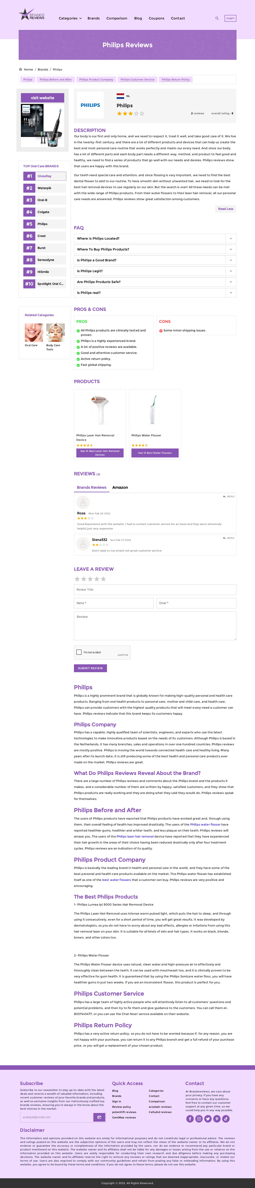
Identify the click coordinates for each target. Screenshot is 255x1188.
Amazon (120, 487)
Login (230, 18)
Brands (43, 69)
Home (28, 69)
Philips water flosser (205, 824)
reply (231, 496)
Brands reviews (91, 487)
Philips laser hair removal (135, 836)
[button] (155, 238)
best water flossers (116, 880)
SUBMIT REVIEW (90, 668)
